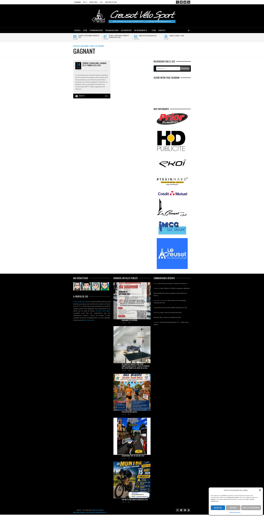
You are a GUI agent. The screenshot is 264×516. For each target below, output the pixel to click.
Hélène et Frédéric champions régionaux (177, 289)
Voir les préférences (251, 508)
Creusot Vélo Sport (80, 303)
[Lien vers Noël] (77, 287)
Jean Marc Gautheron (161, 302)
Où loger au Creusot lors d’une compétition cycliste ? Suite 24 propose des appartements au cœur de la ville (120, 38)
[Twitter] (184, 2)
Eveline (156, 285)
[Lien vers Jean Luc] (96, 287)
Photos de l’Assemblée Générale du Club (174, 309)
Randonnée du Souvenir (85, 35)
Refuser (233, 508)
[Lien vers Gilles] (105, 287)
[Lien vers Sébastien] (86, 287)
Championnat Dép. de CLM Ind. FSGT (180, 35)
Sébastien (82, 97)
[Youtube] (188, 2)
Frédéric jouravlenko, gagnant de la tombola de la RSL (94, 65)
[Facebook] (177, 2)
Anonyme (157, 323)
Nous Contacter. (88, 321)
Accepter (218, 508)
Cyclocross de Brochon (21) (173, 314)
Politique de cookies (234, 512)
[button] (260, 490)
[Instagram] (181, 2)
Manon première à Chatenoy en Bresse (174, 285)
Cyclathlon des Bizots (146, 35)
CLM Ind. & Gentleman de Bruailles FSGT (135, 501)
